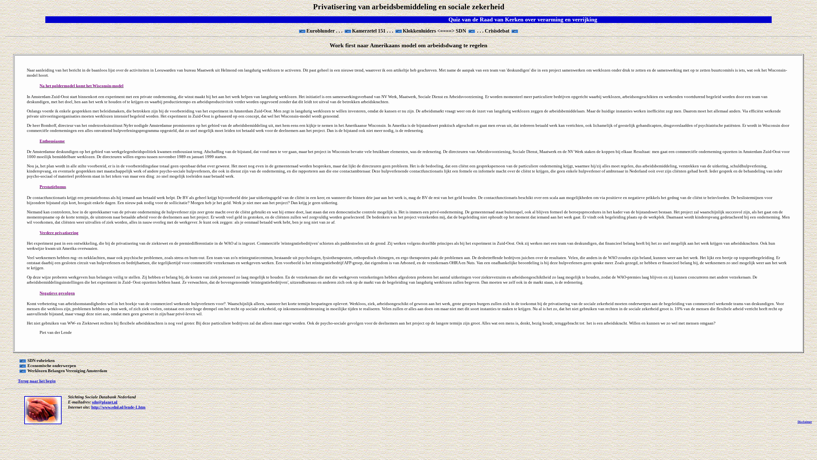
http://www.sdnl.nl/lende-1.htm (118, 407)
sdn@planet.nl (104, 402)
